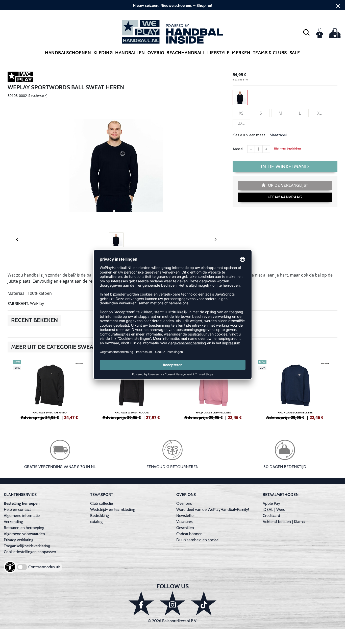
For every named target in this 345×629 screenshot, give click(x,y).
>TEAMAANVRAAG (285, 197)
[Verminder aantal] (251, 149)
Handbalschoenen (68, 52)
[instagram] (172, 603)
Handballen (130, 52)
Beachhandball (185, 52)
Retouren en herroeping (24, 527)
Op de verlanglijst (287, 185)
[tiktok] (203, 603)
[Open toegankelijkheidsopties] (10, 567)
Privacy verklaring (18, 539)
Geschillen (185, 527)
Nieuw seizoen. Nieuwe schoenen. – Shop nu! (172, 5)
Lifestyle (218, 52)
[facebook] (141, 603)
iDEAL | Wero (274, 509)
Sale (294, 52)
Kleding (103, 52)
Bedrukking (99, 515)
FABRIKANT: (18, 303)
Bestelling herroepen (22, 503)
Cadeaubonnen (189, 533)
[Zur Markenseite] (20, 77)
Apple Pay (271, 503)
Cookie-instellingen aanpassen (30, 551)
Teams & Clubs (270, 52)
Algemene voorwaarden (24, 533)
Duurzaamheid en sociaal (197, 539)
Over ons (184, 503)
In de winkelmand (285, 166)
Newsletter (185, 515)
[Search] (306, 32)
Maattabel (278, 135)
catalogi (96, 521)
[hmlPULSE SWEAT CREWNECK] (49, 389)
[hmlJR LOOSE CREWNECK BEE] (213, 389)
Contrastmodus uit (44, 566)
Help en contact (17, 509)
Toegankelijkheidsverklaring (27, 545)
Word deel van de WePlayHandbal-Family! (212, 509)
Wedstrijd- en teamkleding (112, 509)
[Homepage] (172, 32)
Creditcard (271, 515)
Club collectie (101, 503)
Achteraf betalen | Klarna (284, 521)
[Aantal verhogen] (266, 149)
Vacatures (184, 521)
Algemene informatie (22, 515)
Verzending (13, 521)
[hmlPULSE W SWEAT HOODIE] (131, 389)
